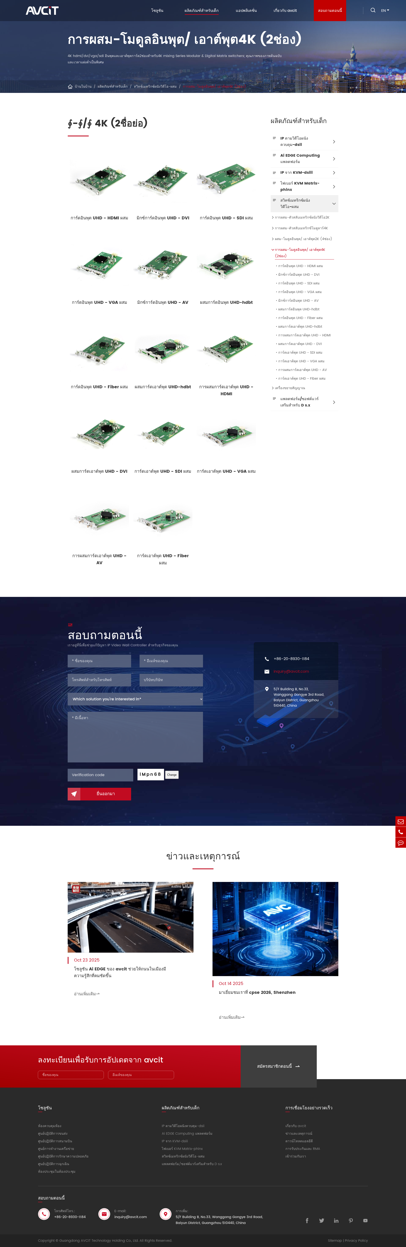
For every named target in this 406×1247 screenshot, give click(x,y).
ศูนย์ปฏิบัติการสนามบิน (55, 1141)
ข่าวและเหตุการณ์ (203, 856)
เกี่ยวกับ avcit (285, 11)
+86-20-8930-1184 (291, 659)
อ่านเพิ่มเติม (87, 994)
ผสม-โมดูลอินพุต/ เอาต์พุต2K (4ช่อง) (303, 239)
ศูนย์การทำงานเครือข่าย (56, 1149)
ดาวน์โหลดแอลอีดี (299, 1141)
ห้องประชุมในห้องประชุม (56, 1171)
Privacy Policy (356, 1240)
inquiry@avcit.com (291, 671)
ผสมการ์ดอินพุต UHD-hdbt (297, 309)
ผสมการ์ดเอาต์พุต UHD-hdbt (298, 326)
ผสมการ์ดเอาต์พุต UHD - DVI (298, 344)
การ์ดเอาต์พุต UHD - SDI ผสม (298, 352)
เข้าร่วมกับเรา (295, 1156)
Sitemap (335, 1240)
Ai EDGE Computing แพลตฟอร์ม (300, 158)
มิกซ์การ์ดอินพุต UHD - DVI (297, 274)
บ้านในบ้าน (83, 86)
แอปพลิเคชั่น (246, 11)
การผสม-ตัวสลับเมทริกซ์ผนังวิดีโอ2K (302, 217)
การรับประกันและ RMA (302, 1149)
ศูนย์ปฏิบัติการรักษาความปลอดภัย (63, 1156)
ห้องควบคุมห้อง (49, 1126)
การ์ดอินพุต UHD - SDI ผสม (297, 283)
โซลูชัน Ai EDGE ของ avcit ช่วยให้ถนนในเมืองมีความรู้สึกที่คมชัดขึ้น (120, 972)
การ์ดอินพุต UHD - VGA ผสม (298, 292)
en (383, 11)
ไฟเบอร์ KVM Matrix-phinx (299, 186)
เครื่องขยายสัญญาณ (290, 388)
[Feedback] (400, 842)
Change (172, 774)
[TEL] (400, 832)
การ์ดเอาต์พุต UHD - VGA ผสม (300, 361)
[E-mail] (400, 821)
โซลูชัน (157, 11)
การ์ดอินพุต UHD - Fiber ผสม (299, 318)
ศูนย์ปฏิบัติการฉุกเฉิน (53, 1164)
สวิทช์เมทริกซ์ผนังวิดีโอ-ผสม (155, 86)
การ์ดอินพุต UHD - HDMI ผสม (299, 266)
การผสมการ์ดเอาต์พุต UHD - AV (301, 370)
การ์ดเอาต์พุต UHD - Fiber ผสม (300, 378)
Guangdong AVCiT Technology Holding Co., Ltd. (99, 1240)
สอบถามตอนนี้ (330, 11)
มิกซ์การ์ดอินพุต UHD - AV (297, 300)
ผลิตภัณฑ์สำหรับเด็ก (202, 11)
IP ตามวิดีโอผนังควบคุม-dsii (294, 141)
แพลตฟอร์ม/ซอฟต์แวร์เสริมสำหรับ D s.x (299, 402)
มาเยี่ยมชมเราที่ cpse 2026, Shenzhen (257, 992)
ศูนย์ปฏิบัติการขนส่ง (52, 1133)
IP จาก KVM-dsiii (296, 173)
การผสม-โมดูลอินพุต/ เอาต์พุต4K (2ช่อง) (214, 86)
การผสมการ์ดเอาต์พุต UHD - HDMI (303, 335)
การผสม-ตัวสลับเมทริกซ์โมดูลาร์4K (301, 228)
